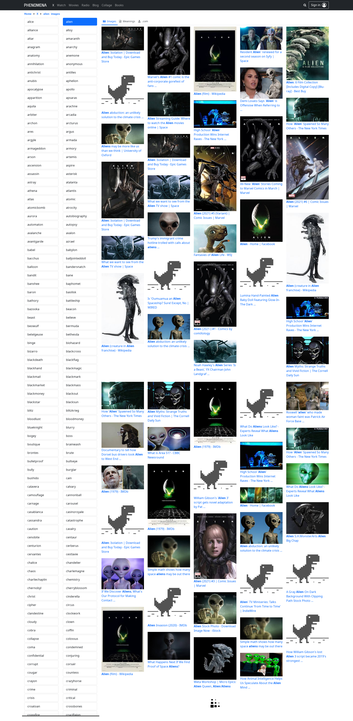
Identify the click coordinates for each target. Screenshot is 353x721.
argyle (31, 140)
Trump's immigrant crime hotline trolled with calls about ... (169, 242)
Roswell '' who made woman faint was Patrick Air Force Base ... (305, 416)
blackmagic (74, 368)
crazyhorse (73, 681)
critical (70, 698)
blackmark (73, 377)
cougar (32, 672)
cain (69, 478)
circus (70, 605)
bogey (31, 436)
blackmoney (35, 394)
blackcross (73, 351)
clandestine (35, 613)
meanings (128, 21)
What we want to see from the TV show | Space (122, 264)
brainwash (73, 444)
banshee (33, 284)
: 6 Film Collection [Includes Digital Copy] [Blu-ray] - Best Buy (305, 86)
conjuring (72, 656)
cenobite (33, 537)
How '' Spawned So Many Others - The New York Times (307, 126)
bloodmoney (75, 419)
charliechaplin (37, 579)
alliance (32, 30)
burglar (71, 470)
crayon (32, 681)
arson (31, 157)
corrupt (32, 664)
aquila (31, 106)
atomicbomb (36, 208)
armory (71, 148)
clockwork (73, 613)
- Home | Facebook (257, 244)
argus (70, 132)
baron (31, 292)
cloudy (32, 622)
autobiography (76, 216)
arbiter (32, 115)
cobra (31, 630)
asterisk (71, 174)
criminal (71, 689)
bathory (32, 301)
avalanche (34, 233)
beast (31, 317)
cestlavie (72, 554)
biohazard (73, 343)
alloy (69, 30)
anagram (33, 47)
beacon (71, 309)
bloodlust (34, 419)
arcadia (71, 115)
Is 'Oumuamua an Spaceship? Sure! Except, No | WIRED (168, 303)
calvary (71, 487)
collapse (33, 639)
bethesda (72, 334)
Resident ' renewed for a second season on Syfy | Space (261, 56)
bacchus (33, 258)
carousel (72, 503)
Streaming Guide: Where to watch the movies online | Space (169, 122)
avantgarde (35, 241)
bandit (31, 275)
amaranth (73, 39)
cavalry (71, 529)
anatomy (33, 55)
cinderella (73, 596)
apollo (70, 89)
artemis (71, 157)
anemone (72, 55)
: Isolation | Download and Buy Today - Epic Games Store (120, 57)
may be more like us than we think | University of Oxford (121, 150)
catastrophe (74, 520)
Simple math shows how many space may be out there (169, 572)
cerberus (72, 546)
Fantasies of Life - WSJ (213, 255)
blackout (72, 394)
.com (144, 21)
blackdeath (35, 360)
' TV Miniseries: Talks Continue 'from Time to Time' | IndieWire (260, 606)
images (111, 21)
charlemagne (75, 571)
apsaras (71, 98)
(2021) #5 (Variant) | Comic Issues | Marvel (212, 215)
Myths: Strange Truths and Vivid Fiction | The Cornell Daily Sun (307, 370)
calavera (33, 487)
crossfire (33, 715)
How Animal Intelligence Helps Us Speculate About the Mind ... (261, 683)
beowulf (33, 326)
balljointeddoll (76, 258)
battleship (73, 301)
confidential (35, 656)
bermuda (72, 326)
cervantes (34, 554)
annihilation (35, 64)
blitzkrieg (72, 410)
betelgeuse (35, 334)
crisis (31, 698)
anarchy (71, 47)
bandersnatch (75, 267)
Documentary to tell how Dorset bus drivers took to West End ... (122, 454)
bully (30, 470)
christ (31, 596)
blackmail (34, 377)
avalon (70, 233)
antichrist (34, 72)
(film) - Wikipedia (209, 94)
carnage (33, 503)
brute (70, 453)
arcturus (72, 123)
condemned (74, 647)
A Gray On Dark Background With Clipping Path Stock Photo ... (304, 596)
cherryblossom (76, 588)
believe (71, 317)
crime (31, 689)
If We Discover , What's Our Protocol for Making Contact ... (121, 595)
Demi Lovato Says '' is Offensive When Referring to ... (260, 105)
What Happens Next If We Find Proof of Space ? (169, 664)
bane (69, 275)
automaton (35, 225)
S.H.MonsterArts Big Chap (306, 538)
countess (72, 672)
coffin (70, 630)
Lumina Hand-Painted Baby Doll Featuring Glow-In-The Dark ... (260, 299)
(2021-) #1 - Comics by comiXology (213, 331)
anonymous (74, 64)
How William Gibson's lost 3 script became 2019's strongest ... (306, 656)
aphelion (72, 81)
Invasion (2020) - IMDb (167, 625)
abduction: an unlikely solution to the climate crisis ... (122, 115)
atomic (71, 199)
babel (31, 250)
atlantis (71, 191)
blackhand (34, 368)
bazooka (33, 309)
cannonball (73, 495)
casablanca (35, 512)
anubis (32, 81)
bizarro (32, 351)
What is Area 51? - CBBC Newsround (164, 455)
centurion (34, 546)
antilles (71, 72)
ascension (34, 165)
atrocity (71, 208)
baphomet (73, 284)
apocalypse (35, 89)
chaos (31, 571)
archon (32, 123)
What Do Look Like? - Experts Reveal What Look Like (259, 430)
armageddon (36, 148)
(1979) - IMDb (114, 491)
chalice (32, 563)
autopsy (71, 225)
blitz (30, 410)
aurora (32, 216)
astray (31, 182)
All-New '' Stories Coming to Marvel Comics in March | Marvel (261, 188)
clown (70, 622)
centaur (71, 537)
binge (31, 343)
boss (69, 436)
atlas (30, 199)
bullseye (71, 461)
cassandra (34, 520)
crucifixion (73, 715)
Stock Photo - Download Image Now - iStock (215, 628)
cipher (31, 605)
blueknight (34, 427)
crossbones (74, 706)
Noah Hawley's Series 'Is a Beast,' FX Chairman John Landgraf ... (215, 369)
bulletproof (35, 461)
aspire (70, 165)
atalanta (71, 182)
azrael (70, 241)
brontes (32, 453)
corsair (71, 664)
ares (30, 132)
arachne (71, 106)
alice (30, 22)
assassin (33, 174)
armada (71, 140)
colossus (72, 639)
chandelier (73, 563)
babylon (71, 250)
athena (32, 191)
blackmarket (36, 385)
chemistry (73, 579)
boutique (33, 444)
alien (69, 22)
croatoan (33, 706)
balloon (32, 267)
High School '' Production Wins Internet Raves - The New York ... (211, 134)
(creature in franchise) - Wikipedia (117, 348)
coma (31, 647)
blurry (70, 427)
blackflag (72, 360)
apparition (34, 98)
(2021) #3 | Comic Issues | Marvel (215, 583)
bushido (33, 478)
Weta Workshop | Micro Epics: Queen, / (215, 684)
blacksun (72, 402)
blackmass (73, 385)
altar (30, 39)
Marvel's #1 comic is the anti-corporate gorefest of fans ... (168, 81)
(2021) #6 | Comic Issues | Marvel (307, 204)
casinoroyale (75, 512)
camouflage (35, 495)
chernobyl (34, 588)
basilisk (71, 292)
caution (32, 529)
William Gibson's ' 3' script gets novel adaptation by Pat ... (213, 502)
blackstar (33, 402)
